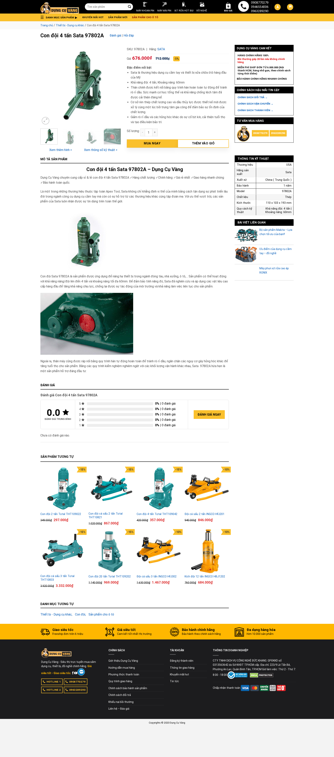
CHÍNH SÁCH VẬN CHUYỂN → (255, 103)
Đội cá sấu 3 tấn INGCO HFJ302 (156, 576)
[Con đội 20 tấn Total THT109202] (111, 551)
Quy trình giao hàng (120, 681)
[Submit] (129, 6)
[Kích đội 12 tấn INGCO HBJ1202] (207, 551)
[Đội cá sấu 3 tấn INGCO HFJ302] (159, 551)
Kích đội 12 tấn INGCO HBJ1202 (205, 576)
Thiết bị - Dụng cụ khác (70, 25)
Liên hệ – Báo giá (118, 708)
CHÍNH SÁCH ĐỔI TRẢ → (253, 97)
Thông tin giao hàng (182, 667)
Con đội (80, 614)
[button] (60, 17)
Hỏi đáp (129, 35)
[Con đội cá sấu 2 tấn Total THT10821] (111, 489)
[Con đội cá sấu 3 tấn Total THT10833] (62, 551)
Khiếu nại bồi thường (121, 701)
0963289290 (259, 11)
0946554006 (259, 7)
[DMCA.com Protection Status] (261, 674)
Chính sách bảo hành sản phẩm (127, 688)
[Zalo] (81, 672)
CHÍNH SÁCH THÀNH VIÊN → (255, 110)
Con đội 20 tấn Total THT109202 (110, 576)
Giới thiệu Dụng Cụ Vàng (123, 660)
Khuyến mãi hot (93, 17)
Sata (161, 49)
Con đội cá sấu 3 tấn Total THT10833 (57, 578)
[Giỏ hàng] (290, 7)
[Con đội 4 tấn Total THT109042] (159, 489)
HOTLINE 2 (54, 689)
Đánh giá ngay (209, 414)
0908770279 (259, 2)
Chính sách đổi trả (119, 694)
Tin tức (174, 681)
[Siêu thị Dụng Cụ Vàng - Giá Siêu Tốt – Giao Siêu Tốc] (59, 7)
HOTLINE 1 (54, 681)
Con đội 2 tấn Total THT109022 (60, 514)
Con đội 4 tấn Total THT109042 (157, 514)
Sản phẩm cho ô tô (145, 17)
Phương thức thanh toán (123, 674)
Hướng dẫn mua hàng (121, 667)
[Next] (114, 85)
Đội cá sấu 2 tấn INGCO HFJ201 (204, 514)
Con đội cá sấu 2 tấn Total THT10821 (106, 515)
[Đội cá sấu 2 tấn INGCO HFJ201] (207, 489)
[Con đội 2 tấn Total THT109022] (62, 489)
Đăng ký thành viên (181, 660)
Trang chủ (46, 25)
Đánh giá (115, 35)
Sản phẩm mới (118, 17)
